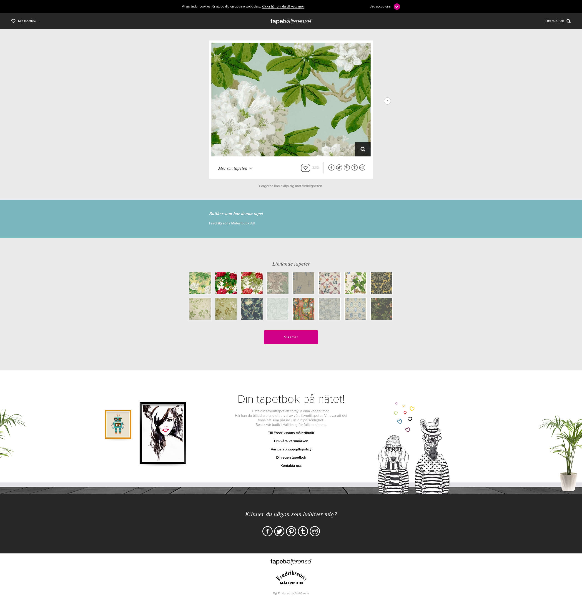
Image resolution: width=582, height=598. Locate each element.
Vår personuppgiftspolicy (291, 449)
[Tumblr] (303, 531)
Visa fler (291, 337)
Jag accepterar (380, 6)
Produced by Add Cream (293, 593)
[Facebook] (267, 531)
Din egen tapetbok (291, 457)
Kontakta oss (291, 465)
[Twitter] (279, 531)
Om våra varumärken (291, 441)
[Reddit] (315, 531)
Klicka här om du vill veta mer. (283, 6)
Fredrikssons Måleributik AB (232, 223)
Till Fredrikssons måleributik (291, 433)
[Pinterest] (291, 531)
